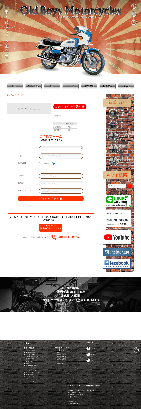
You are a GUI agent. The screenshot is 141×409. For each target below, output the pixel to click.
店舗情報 (89, 86)
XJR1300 (122, 146)
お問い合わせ (61, 359)
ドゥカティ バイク (32, 365)
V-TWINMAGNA (125, 159)
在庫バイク (33, 86)
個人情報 (60, 363)
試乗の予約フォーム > (50, 227)
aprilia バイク (30, 361)
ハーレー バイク (31, 370)
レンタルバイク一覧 (15, 95)
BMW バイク (30, 359)
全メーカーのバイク (32, 381)
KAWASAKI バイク (32, 357)
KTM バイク (30, 363)
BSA (27, 379)
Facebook (93, 348)
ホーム (15, 86)
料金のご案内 (61, 357)
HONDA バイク (30, 350)
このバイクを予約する (70, 106)
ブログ (70, 86)
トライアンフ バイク (32, 372)
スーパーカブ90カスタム (125, 135)
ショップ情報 (61, 354)
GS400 (121, 110)
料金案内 (107, 86)
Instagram (93, 354)
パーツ (52, 86)
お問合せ (126, 86)
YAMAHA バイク (31, 352)
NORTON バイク (31, 374)
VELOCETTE (30, 376)
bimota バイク (30, 368)
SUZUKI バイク (31, 354)
